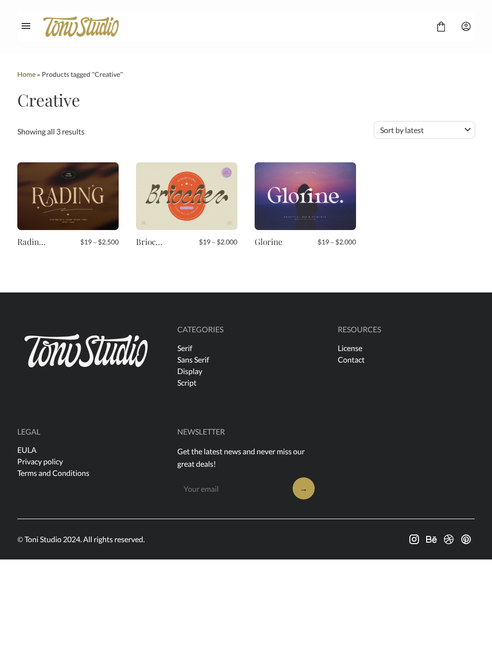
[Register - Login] (466, 26)
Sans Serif (193, 359)
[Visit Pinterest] (466, 539)
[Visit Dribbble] (448, 539)
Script (187, 382)
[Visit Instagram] (414, 539)
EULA (27, 449)
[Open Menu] (26, 26)
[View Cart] (441, 26)
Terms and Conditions (53, 472)
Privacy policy (40, 461)
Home (26, 74)
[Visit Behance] (431, 539)
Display (189, 371)
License (350, 347)
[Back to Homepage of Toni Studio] (233, 26)
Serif (184, 347)
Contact (351, 359)
